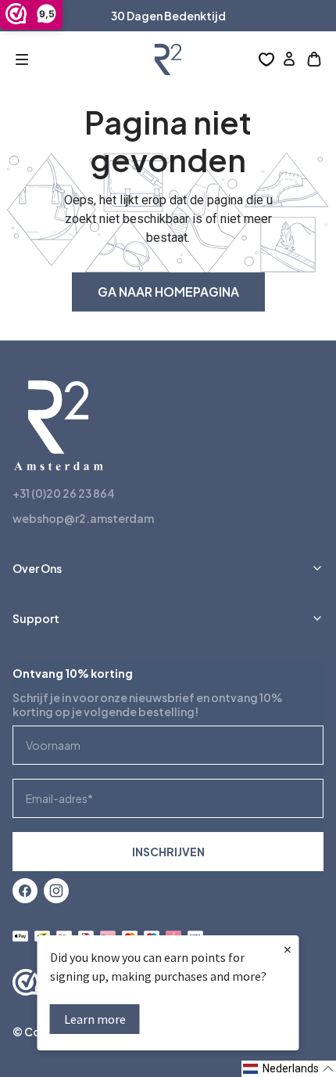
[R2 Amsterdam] (168, 59)
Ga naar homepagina (168, 291)
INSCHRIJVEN (168, 852)
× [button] (287, 949)
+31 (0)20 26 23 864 (64, 493)
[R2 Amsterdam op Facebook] (25, 890)
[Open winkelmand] (314, 59)
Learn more (95, 1019)
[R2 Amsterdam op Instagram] (56, 890)
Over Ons (37, 568)
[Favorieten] (266, 59)
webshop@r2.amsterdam (83, 518)
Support (36, 618)
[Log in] (289, 59)
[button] (22, 59)
